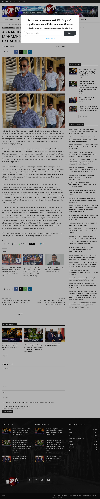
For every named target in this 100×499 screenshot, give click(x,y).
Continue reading (50, 38)
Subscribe (70, 33)
